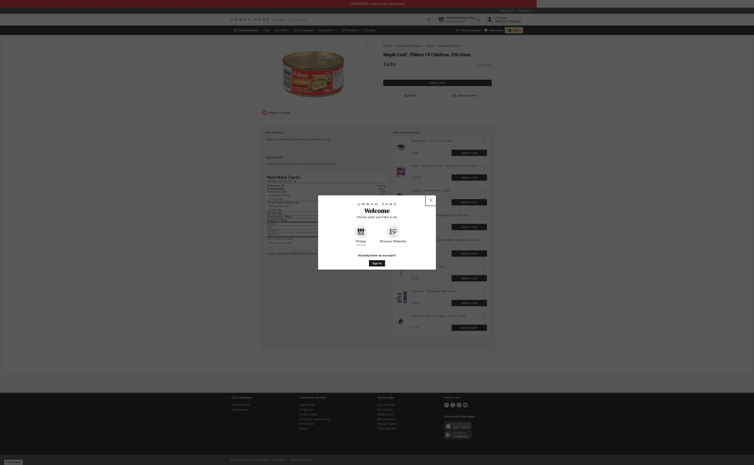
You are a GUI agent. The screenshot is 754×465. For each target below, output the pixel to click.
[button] (361, 236)
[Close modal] (431, 200)
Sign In (377, 263)
